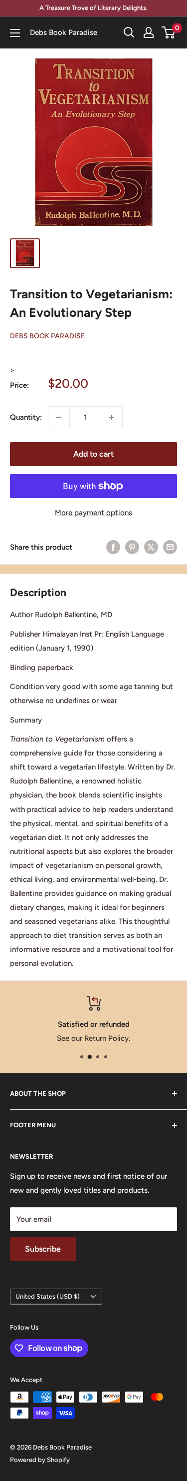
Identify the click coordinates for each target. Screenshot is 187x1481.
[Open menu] (15, 33)
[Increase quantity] (111, 417)
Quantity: (26, 417)
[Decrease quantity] (58, 417)
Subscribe (43, 1249)
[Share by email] (170, 547)
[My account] (149, 32)
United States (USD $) (47, 1296)
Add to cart (93, 454)
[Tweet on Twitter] (151, 547)
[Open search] (129, 32)
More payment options (93, 512)
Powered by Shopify (40, 1460)
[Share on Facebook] (113, 547)
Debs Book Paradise (47, 336)
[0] (169, 32)
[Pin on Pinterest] (132, 547)
